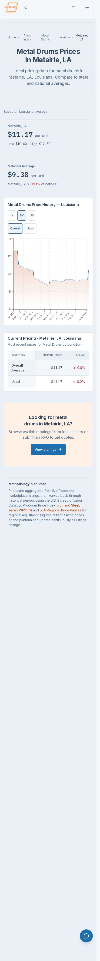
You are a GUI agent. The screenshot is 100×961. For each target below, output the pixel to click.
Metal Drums (45, 37)
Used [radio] (30, 228)
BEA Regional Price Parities (60, 510)
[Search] (26, 7)
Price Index (27, 37)
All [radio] (32, 215)
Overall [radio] (15, 228)
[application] (48, 279)
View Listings (46, 449)
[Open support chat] (86, 935)
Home (12, 37)
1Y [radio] (11, 215)
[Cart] (74, 7)
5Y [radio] (22, 215)
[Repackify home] (11, 7)
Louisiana (63, 37)
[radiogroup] (22, 215)
